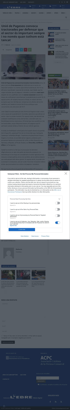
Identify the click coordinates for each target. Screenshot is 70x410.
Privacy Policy (45, 236)
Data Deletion (25, 236)
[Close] (66, 174)
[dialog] (35, 205)
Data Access (35, 236)
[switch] (57, 203)
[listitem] (35, 199)
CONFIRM (22, 229)
